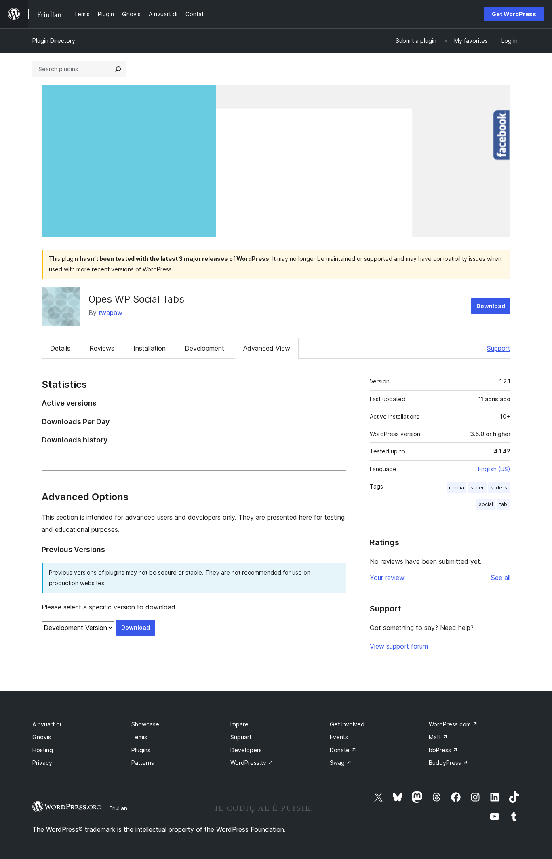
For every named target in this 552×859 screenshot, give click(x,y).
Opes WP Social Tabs (136, 299)
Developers (246, 750)
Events (339, 737)
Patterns (142, 762)
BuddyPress (448, 762)
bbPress (443, 750)
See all (500, 577)
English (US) (494, 468)
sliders (499, 488)
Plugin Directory (53, 40)
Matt (438, 737)
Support (498, 348)
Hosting (42, 750)
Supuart (240, 737)
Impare (239, 724)
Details (60, 348)
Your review (387, 577)
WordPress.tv (251, 762)
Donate (343, 750)
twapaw (110, 313)
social (486, 504)
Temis (139, 737)
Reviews (101, 348)
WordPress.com (453, 724)
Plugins (140, 750)
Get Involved (347, 724)
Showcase (145, 724)
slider (477, 488)
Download (490, 306)
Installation (149, 348)
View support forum (399, 646)
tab (503, 504)
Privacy (42, 762)
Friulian (118, 808)
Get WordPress (514, 14)
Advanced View (266, 348)
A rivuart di (46, 724)
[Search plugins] (118, 69)
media (456, 488)
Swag (341, 762)
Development (204, 348)
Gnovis (41, 737)
